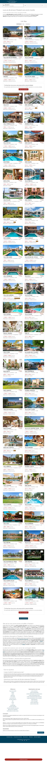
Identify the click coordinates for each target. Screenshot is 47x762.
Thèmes (12, 692)
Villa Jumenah (29, 523)
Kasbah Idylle (29, 123)
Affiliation (31, 736)
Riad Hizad (6, 599)
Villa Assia (28, 504)
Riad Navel (28, 485)
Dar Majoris (28, 561)
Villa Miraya (28, 181)
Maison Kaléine (8, 409)
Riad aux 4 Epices (8, 447)
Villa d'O (6, 104)
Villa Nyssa (6, 143)
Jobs (12, 700)
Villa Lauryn (7, 504)
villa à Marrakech (10, 14)
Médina (23, 644)
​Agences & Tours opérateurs (13, 709)
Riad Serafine (29, 104)
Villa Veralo (29, 580)
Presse (13, 702)
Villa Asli (6, 523)
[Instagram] (22, 740)
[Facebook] (20, 740)
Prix (23, 24)
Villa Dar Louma (30, 409)
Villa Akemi (6, 219)
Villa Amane (7, 314)
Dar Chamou (7, 390)
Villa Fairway (29, 238)
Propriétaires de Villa (18, 736)
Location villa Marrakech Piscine (34, 695)
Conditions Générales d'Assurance (13, 708)
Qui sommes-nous (13, 698)
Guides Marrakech (34, 699)
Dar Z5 (27, 333)
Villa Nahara (29, 447)
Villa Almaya (29, 599)
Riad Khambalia (29, 371)
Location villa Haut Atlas (34, 703)
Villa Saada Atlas (8, 580)
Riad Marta (28, 200)
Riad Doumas (7, 428)
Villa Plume (6, 200)
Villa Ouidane (29, 57)
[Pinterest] (24, 740)
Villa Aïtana (28, 295)
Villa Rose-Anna (30, 76)
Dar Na (5, 76)
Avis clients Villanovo (12, 699)
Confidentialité (12, 705)
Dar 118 (5, 38)
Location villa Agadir (34, 700)
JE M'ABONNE (40, 732)
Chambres (28, 24)
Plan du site (25, 736)
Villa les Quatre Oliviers (32, 428)
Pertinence (19, 24)
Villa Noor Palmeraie (10, 57)
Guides (13, 693)
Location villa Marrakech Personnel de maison (34, 693)
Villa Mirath (7, 466)
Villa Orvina (7, 485)
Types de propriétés (12, 691)
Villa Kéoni (6, 542)
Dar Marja (6, 162)
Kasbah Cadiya (29, 466)
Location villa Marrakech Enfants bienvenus (34, 696)
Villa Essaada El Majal (10, 561)
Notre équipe (12, 696)
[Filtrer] (25, 5)
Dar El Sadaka (7, 333)
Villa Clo (28, 542)
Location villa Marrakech (34, 692)
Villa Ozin (6, 352)
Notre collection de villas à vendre (13, 710)
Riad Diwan (28, 162)
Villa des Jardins (8, 295)
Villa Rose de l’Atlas (31, 257)
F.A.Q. (13, 703)
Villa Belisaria (7, 257)
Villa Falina (28, 314)
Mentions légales (37, 736)
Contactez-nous (23, 759)
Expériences (13, 695)
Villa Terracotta (8, 123)
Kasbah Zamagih (30, 390)
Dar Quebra (7, 238)
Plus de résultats (23, 618)
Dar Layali (6, 181)
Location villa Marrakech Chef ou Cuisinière (34, 698)
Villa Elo (27, 276)
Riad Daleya (28, 143)
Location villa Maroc (34, 691)
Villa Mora (28, 219)
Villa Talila (28, 38)
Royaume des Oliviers (31, 352)
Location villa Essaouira (34, 702)
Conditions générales (12, 706)
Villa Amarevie (7, 276)
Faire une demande (23, 89)
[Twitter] (26, 740)
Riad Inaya (6, 371)
